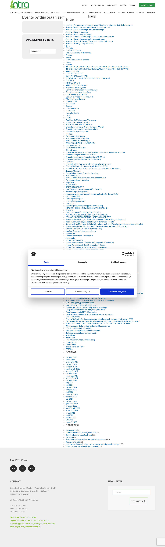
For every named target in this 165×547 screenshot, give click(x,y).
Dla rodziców (71, 150)
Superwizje (70, 238)
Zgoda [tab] (46, 262)
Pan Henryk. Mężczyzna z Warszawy (81, 120)
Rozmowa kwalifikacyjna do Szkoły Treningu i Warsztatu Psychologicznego (97, 226)
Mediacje (69, 134)
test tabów (70, 337)
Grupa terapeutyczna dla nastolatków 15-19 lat (85, 157)
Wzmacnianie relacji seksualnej (78, 328)
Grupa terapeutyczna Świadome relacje (82, 129)
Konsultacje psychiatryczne (77, 131)
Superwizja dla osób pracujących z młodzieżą (84, 205)
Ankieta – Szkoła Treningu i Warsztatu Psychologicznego (89, 41)
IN (31, 468)
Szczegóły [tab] (82, 262)
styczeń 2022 (71, 422)
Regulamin (70, 182)
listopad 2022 (71, 406)
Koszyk (69, 106)
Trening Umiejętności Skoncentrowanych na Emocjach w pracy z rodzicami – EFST (99, 319)
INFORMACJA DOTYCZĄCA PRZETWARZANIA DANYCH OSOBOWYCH (97, 66)
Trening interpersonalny (75, 201)
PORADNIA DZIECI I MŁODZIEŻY (47, 13)
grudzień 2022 (72, 403)
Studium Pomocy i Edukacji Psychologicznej (84, 228)
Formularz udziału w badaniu (77, 60)
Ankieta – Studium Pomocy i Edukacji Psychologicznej (88, 27)
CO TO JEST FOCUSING (76, 94)
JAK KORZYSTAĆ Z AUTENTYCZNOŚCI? (83, 212)
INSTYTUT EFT (109, 13)
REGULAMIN (71, 184)
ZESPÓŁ (123, 5)
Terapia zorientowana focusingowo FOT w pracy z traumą (89, 314)
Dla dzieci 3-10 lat (73, 145)
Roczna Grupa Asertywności (77, 191)
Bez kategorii (71, 430)
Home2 (69, 64)
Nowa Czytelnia (72, 113)
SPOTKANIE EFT (73, 196)
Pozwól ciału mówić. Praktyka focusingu (82, 173)
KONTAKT (151, 13)
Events (68, 57)
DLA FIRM (140, 13)
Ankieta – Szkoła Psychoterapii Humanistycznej (85, 39)
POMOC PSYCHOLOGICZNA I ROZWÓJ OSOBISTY (88, 217)
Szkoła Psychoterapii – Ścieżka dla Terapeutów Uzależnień (90, 242)
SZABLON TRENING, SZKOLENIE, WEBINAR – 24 (87, 208)
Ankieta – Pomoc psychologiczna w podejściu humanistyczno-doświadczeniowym (99, 25)
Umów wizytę (147, 5)
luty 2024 (69, 385)
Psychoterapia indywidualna (77, 138)
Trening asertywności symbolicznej (80, 340)
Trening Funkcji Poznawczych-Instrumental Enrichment (88, 164)
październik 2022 (73, 408)
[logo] (19, 9)
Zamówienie (71, 344)
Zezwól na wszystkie (117, 292)
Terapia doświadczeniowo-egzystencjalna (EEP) (85, 309)
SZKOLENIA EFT (73, 83)
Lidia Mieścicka (72, 108)
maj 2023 (69, 392)
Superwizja (70, 233)
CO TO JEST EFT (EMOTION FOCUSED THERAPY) (88, 78)
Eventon (69, 55)
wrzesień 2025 (72, 371)
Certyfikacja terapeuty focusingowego (82, 90)
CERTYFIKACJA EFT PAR (76, 76)
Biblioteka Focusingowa (76, 87)
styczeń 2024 (71, 387)
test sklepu (70, 335)
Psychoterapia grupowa (75, 136)
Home (68, 62)
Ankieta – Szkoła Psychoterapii (78, 34)
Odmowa (48, 292)
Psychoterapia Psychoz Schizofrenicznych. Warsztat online (90, 300)
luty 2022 (69, 420)
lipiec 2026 (70, 359)
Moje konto (70, 110)
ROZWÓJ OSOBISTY (126, 13)
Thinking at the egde (74, 198)
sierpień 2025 (71, 373)
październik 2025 (73, 369)
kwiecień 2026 (72, 362)
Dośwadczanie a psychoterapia (78, 53)
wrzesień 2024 (72, 378)
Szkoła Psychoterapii (74, 240)
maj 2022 (69, 415)
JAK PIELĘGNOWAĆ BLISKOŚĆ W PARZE (84, 189)
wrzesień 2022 (72, 410)
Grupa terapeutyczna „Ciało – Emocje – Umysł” (85, 127)
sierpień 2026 (71, 357)
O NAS (84, 5)
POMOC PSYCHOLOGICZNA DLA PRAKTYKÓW (87, 215)
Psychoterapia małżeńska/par (78, 140)
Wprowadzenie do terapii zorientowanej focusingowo (88, 326)
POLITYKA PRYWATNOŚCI (78, 122)
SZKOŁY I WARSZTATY (71, 13)
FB (13, 468)
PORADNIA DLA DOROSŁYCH (21, 13)
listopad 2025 (71, 366)
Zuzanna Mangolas (73, 171)
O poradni (70, 161)
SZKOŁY (69, 210)
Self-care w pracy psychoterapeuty (80, 302)
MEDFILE (70, 80)
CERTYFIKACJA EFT (74, 73)
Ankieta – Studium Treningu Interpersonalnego (85, 29)
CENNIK (132, 5)
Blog (68, 46)
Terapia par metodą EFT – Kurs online (81, 312)
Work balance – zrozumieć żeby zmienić (82, 446)
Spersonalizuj (81, 292)
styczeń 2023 (71, 401)
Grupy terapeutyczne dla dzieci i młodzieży (83, 159)
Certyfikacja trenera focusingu (78, 92)
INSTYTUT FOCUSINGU (92, 13)
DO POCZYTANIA (97, 5)
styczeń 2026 (71, 364)
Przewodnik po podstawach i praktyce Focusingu (86, 298)
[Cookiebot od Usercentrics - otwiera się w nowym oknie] (123, 254)
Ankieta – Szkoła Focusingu (77, 32)
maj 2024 (69, 382)
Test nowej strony (73, 316)
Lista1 (68, 115)
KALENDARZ (112, 5)
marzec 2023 (71, 396)
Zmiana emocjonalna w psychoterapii (81, 333)
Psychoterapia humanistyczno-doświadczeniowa (86, 178)
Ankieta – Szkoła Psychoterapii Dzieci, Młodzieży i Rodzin (90, 36)
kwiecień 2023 (72, 394)
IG (22, 468)
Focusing (69, 437)
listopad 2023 (71, 389)
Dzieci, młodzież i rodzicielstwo (79, 435)
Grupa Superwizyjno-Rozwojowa (79, 235)
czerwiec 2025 (72, 376)
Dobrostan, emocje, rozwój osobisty (81, 432)
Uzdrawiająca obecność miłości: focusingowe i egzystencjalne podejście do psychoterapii (102, 321)
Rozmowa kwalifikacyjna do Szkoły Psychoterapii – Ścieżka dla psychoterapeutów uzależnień (104, 224)
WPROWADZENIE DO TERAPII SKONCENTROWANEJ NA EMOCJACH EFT (99, 323)
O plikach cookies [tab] (118, 262)
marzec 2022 (71, 417)
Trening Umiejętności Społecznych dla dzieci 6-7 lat (87, 166)
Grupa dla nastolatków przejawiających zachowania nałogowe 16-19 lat (95, 152)
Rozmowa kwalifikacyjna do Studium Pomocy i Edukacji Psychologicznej (96, 219)
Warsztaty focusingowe (75, 99)
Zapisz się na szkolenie (75, 347)
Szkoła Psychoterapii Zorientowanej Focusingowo (86, 247)
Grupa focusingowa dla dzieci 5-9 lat (81, 154)
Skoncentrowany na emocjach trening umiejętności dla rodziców (92, 194)
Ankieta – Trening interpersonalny (79, 43)
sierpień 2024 (71, 380)
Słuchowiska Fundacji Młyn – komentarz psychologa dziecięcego (92, 444)
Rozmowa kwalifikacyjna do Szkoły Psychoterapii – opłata (90, 222)
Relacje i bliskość (73, 442)
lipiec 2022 (70, 413)
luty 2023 (69, 399)
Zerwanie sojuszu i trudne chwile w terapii (83, 330)
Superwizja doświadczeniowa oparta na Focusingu (86, 307)
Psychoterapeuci (72, 175)
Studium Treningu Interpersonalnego (81, 231)
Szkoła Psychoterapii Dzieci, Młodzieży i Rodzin (85, 245)
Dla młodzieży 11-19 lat (75, 147)
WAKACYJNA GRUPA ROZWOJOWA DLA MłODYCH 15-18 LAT (93, 168)
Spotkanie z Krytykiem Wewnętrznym (81, 305)
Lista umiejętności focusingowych (79, 97)
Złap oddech (71, 203)
